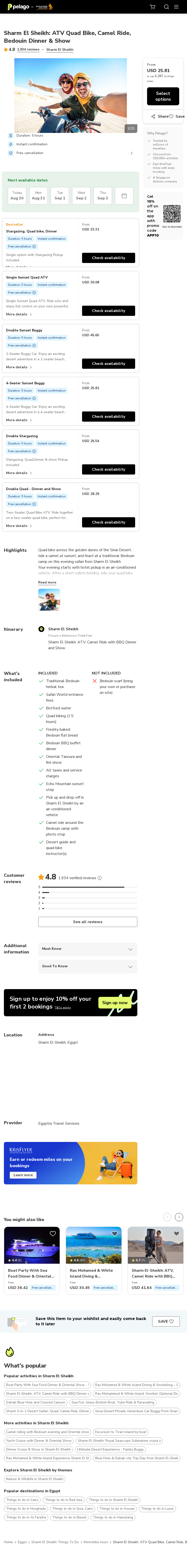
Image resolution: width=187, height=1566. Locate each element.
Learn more (23, 1175)
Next (141, 96)
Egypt (22, 1542)
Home (8, 1542)
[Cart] (153, 7)
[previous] (167, 1217)
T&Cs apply (63, 1007)
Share (163, 116)
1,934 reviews (28, 49)
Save (180, 116)
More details (16, 314)
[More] (99, 878)
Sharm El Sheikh (60, 49)
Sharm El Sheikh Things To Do (55, 1542)
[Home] (30, 7)
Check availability (108, 258)
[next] (179, 1217)
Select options (163, 96)
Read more (47, 582)
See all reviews (88, 922)
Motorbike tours (96, 1542)
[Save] (52, 1233)
